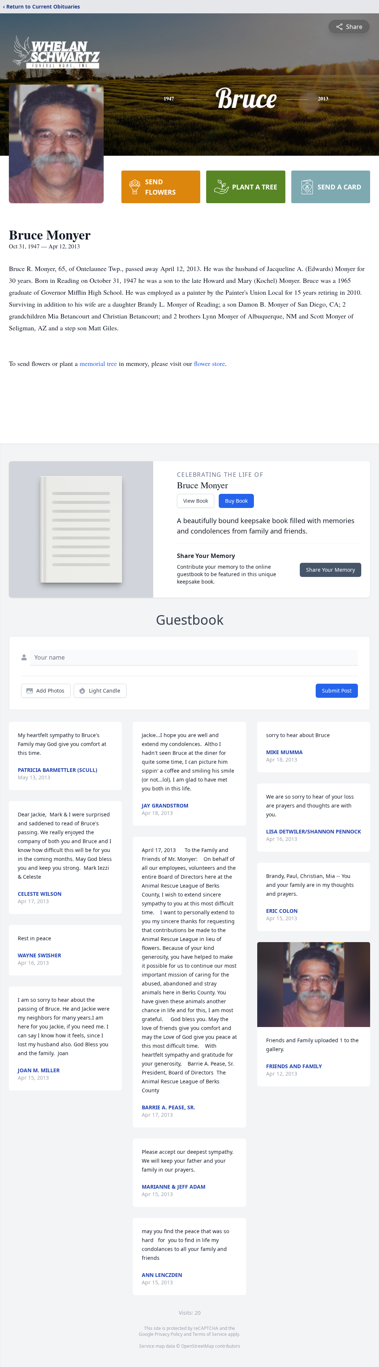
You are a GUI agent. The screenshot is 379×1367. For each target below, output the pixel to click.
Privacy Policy (168, 1334)
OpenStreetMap (197, 1346)
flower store (209, 363)
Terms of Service (209, 1334)
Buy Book (236, 500)
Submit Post (337, 690)
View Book (195, 500)
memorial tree (98, 363)
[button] (313, 984)
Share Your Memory (330, 569)
